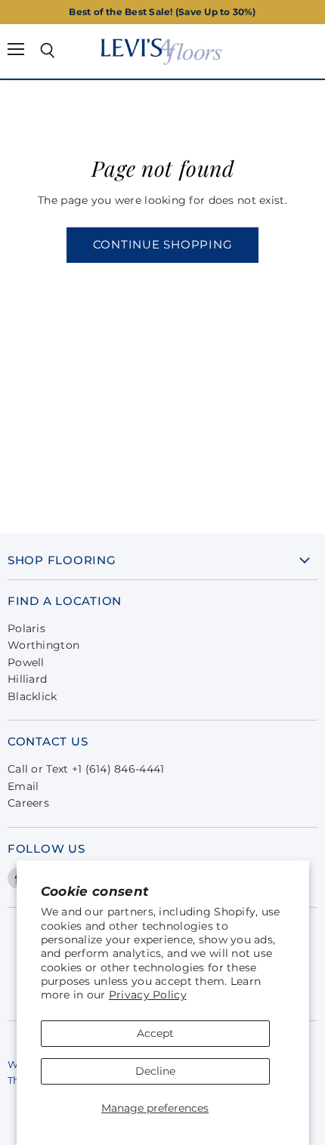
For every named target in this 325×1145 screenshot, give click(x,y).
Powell (26, 662)
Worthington (43, 645)
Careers (28, 803)
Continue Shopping (163, 245)
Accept (155, 1033)
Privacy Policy (148, 994)
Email (23, 786)
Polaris (26, 628)
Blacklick (32, 696)
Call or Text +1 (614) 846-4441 (86, 769)
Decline (155, 1071)
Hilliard (27, 679)
